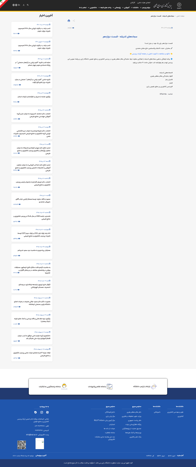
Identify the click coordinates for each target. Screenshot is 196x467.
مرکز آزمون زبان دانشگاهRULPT (104, 420)
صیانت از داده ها (109, 428)
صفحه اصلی (180, 16)
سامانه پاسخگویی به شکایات (50, 386)
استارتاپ (112, 424)
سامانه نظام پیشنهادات (97, 386)
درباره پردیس (146, 7)
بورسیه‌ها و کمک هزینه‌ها (133, 433)
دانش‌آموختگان (110, 412)
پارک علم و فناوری (135, 437)
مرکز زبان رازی (110, 416)
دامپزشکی (157, 412)
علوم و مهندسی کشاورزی (175, 412)
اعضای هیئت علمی (143, 2)
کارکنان (132, 2)
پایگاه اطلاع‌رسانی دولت (133, 424)
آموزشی (126, 7)
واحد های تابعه (105, 7)
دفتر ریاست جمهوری (134, 420)
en (19, 5)
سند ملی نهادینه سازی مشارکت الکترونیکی (105, 438)
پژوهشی (118, 7)
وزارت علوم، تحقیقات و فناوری (131, 416)
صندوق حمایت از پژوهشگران (131, 428)
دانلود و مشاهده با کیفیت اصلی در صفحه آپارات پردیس (151, 53)
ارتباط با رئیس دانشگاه (141, 386)
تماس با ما (82, 7)
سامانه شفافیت (110, 433)
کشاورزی (180, 416)
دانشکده (136, 7)
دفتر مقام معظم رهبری (134, 412)
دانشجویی (93, 7)
